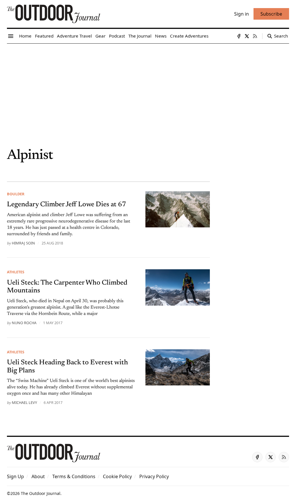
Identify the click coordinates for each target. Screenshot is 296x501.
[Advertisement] (148, 87)
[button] (15, 476)
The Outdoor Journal (40, 493)
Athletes (15, 271)
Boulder (15, 193)
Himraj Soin (23, 243)
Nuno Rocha (24, 322)
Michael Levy (24, 402)
